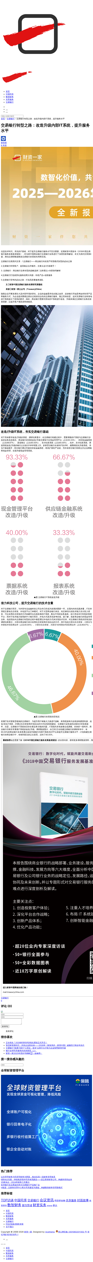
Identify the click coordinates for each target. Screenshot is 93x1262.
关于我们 (10, 1226)
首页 (8, 91)
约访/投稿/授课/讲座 (14, 1224)
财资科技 (49, 1206)
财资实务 (39, 1205)
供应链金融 (59, 1200)
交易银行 (10, 102)
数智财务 (10, 97)
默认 (55, 1205)
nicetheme (50, 1232)
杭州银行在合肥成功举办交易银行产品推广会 (20, 1185)
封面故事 (83, 1200)
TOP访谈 (7, 1200)
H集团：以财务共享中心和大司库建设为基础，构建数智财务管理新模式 (31, 1187)
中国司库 (10, 94)
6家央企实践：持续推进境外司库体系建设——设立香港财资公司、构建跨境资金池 (36, 1179)
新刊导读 (27, 1205)
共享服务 (10, 99)
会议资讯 (47, 1200)
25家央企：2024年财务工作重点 (15, 1182)
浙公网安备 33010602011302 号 (72, 1232)
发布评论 (5, 1026)
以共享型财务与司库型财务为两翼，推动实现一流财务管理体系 (28, 1177)
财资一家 (28, 1232)
